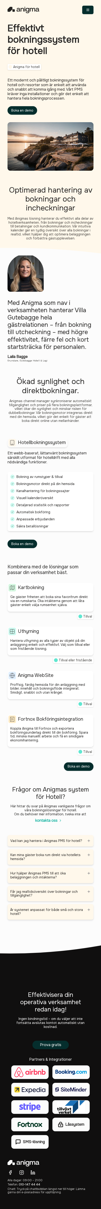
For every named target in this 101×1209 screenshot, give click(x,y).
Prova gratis (50, 1044)
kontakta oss (46, 820)
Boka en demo (22, 110)
